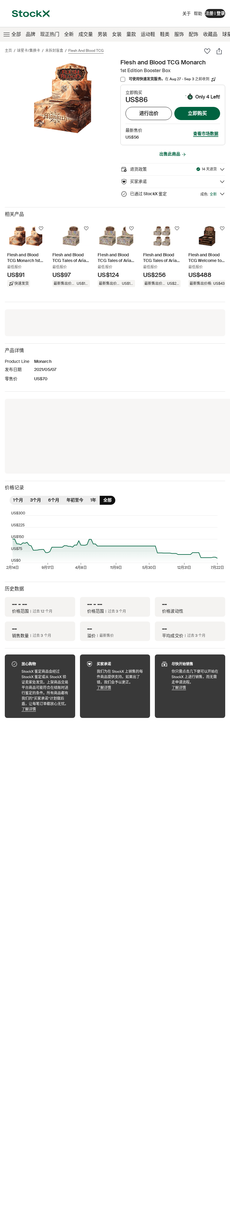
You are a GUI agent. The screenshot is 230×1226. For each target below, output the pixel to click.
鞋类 (165, 34)
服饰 (179, 34)
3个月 (35, 500)
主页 (8, 50)
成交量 (85, 34)
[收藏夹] (207, 51)
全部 (16, 34)
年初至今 (74, 500)
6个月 (53, 500)
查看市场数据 (205, 133)
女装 (117, 34)
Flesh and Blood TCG (86, 50)
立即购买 (197, 113)
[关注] (41, 228)
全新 (69, 34)
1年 (93, 500)
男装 (102, 34)
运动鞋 (148, 34)
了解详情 (45, 709)
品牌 (30, 34)
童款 (131, 34)
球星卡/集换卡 (28, 50)
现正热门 (49, 34)
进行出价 (148, 113)
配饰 (193, 34)
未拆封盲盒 (54, 50)
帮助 (198, 13)
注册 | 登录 (215, 13)
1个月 (18, 500)
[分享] (219, 51)
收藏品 (210, 34)
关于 (186, 15)
